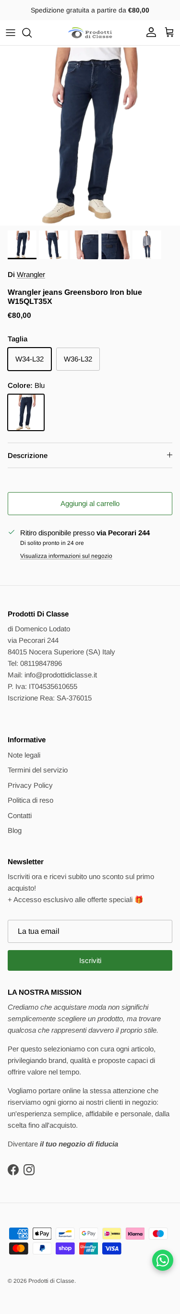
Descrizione (28, 455)
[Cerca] (31, 32)
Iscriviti (90, 960)
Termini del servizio (38, 770)
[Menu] (10, 32)
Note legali (24, 755)
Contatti (20, 815)
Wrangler (31, 274)
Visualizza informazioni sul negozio (66, 556)
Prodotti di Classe (51, 1281)
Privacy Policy (30, 785)
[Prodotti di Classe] (90, 32)
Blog (15, 830)
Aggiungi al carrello (90, 503)
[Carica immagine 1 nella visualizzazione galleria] (90, 136)
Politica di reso (30, 800)
